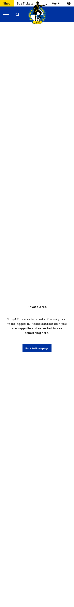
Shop (6, 3)
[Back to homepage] (37, 13)
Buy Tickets (25, 3)
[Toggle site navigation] (6, 14)
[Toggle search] (18, 14)
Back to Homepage (37, 348)
